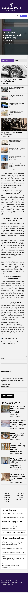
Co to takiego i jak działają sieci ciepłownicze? (13, 133)
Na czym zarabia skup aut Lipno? (16, 95)
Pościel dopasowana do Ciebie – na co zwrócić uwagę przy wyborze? (18, 423)
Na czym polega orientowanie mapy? (14, 552)
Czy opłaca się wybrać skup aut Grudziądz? (13, 517)
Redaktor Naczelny (13, 428)
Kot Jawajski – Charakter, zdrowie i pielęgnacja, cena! (11, 566)
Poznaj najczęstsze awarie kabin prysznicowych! (16, 111)
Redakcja (4, 43)
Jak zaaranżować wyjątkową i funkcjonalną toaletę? (17, 148)
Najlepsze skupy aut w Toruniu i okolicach (12, 513)
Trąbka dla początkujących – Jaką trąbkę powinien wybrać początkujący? (12, 544)
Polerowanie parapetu (11, 309)
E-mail (3, 365)
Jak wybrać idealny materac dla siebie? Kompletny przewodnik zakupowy (17, 410)
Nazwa (3, 358)
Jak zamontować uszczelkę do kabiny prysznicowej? (17, 140)
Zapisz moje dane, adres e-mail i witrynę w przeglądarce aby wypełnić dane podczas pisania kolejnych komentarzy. (12, 380)
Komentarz (4, 347)
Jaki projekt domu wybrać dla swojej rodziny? (17, 435)
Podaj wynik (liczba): (6, 384)
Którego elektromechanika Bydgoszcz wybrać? (16, 87)
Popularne (5, 60)
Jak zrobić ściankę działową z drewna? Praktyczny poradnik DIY (18, 477)
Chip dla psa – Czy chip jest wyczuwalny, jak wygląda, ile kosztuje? (17, 165)
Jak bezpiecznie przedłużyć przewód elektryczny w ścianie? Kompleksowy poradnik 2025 (18, 463)
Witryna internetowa (6, 371)
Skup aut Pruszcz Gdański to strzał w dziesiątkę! (16, 103)
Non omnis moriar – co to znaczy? (13, 548)
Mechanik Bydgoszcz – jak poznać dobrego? (11, 80)
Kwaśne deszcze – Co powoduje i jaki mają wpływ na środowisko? (13, 559)
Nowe (16, 60)
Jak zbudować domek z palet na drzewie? (17, 156)
